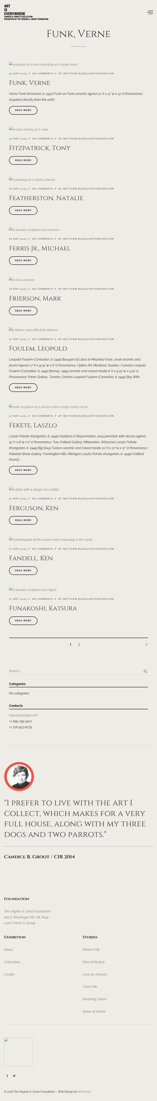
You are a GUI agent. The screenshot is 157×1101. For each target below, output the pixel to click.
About (8, 950)
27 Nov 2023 (18, 339)
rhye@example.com (23, 715)
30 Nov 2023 (18, 73)
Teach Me (90, 987)
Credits (9, 974)
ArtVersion (84, 1091)
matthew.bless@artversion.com (88, 73)
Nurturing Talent (94, 999)
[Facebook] (7, 1076)
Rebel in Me (91, 950)
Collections (12, 962)
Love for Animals (95, 974)
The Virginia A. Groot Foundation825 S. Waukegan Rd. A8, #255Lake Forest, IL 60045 (27, 917)
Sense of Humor (94, 1011)
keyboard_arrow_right (146, 644)
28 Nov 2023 (18, 189)
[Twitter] (14, 1076)
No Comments (43, 73)
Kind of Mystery (94, 962)
